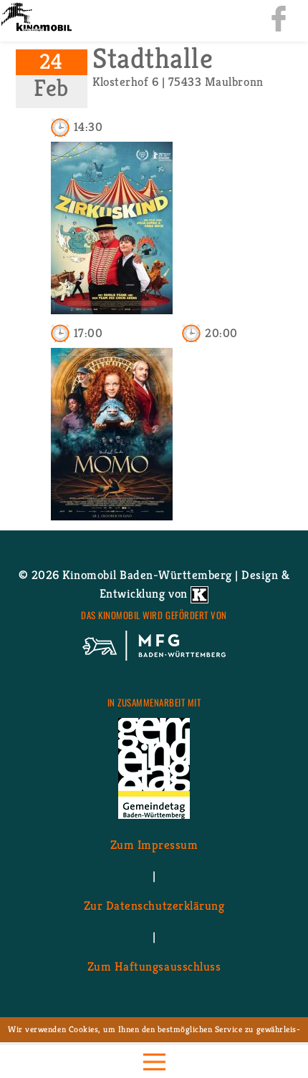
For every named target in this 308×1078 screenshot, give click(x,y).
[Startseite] (36, 18)
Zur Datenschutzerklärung (154, 905)
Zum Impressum (154, 845)
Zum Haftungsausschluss (154, 966)
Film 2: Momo (112, 504)
